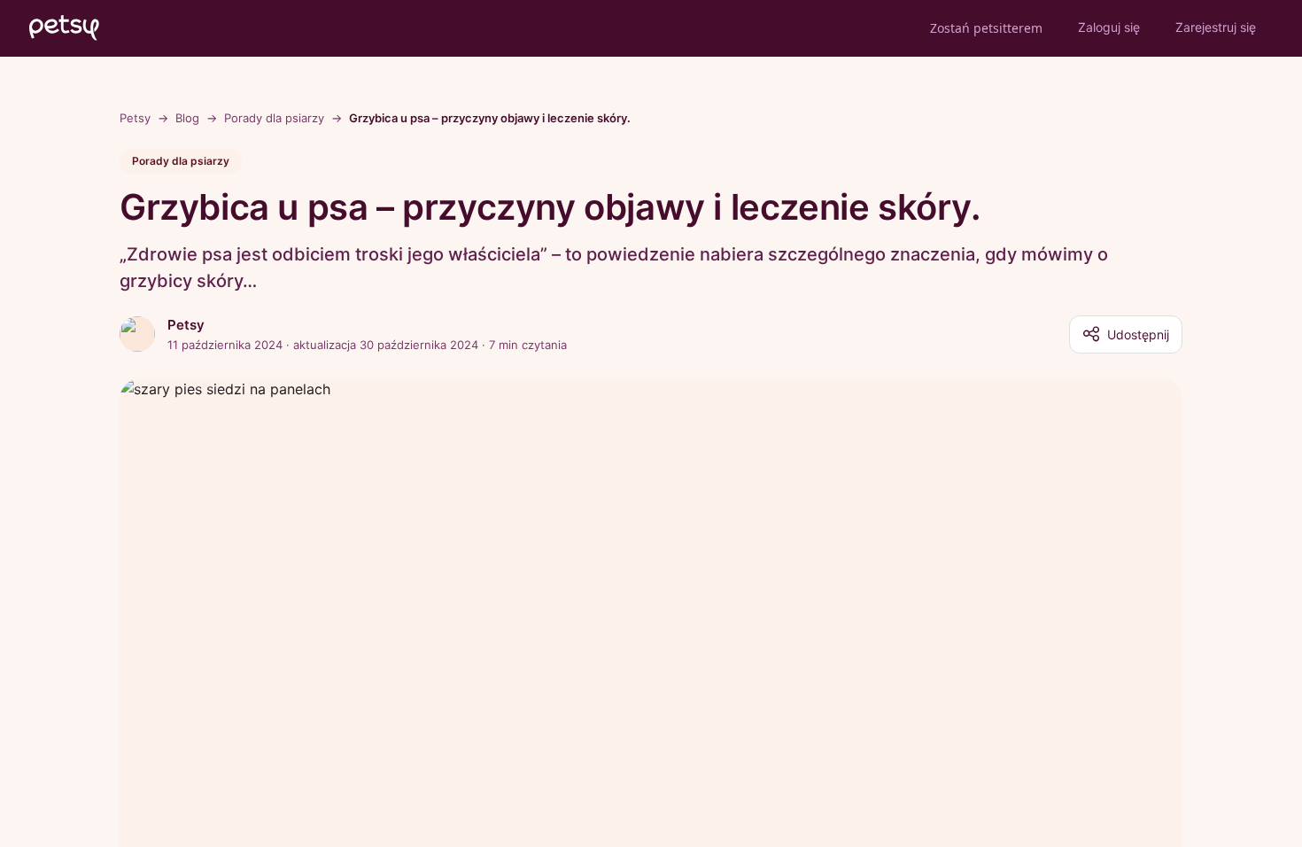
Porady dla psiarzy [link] (274, 118)
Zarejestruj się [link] (1215, 27)
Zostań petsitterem (986, 27)
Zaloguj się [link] (1109, 27)
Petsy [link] (135, 118)
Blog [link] (187, 118)
